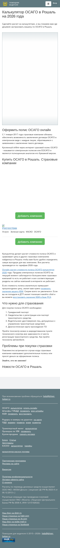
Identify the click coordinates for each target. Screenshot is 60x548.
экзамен (11, 422)
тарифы (28, 445)
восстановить (25, 413)
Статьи (12, 439)
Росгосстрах (9, 228)
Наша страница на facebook (15, 524)
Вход (55, 3)
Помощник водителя (14, 3)
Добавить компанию (30, 216)
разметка (36, 422)
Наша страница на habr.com (15, 515)
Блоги (5, 439)
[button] (48, 3)
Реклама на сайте (10, 463)
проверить (25, 410)
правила (21, 422)
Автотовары (7, 442)
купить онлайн (30, 407)
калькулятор (16, 407)
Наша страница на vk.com (14, 518)
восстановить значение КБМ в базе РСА (32, 297)
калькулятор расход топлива (15, 451)
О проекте (7, 482)
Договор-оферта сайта (13, 479)
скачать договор (27, 434)
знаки (28, 422)
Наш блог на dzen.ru (12, 512)
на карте (38, 419)
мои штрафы (37, 410)
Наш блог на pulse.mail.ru (14, 521)
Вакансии (6, 469)
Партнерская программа (14, 460)
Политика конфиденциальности (17, 476)
